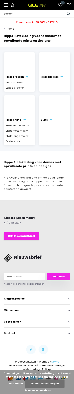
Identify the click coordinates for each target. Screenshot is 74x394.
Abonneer (58, 276)
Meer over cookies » (38, 390)
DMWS (55, 361)
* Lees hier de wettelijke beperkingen (24, 283)
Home (10, 29)
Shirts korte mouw (17, 131)
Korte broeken (15, 82)
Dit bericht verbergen (45, 383)
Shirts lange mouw (17, 136)
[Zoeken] (68, 14)
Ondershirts (13, 141)
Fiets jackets (50, 77)
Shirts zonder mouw (18, 125)
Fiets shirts (14, 120)
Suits (44, 120)
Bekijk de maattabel (21, 236)
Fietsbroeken (15, 77)
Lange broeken (15, 88)
